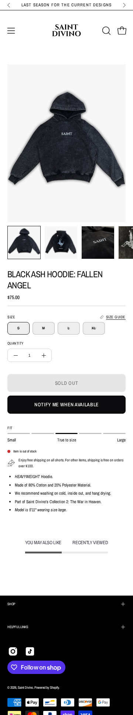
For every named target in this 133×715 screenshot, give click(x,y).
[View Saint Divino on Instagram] (12, 651)
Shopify (54, 687)
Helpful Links (17, 626)
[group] (66, 5)
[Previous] (9, 5)
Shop (11, 604)
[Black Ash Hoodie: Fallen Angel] (24, 242)
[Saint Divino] (66, 30)
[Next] (124, 5)
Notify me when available (66, 404)
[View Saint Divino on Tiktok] (29, 651)
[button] (105, 31)
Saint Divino (25, 687)
